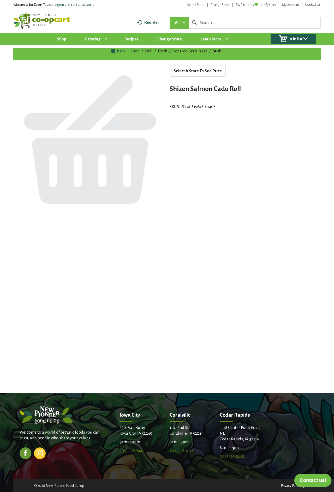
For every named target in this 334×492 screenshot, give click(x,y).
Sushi (218, 51)
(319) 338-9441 (132, 450)
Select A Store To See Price (198, 71)
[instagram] (40, 453)
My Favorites (245, 5)
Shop (135, 51)
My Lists (270, 5)
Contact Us (313, 5)
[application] (313, 481)
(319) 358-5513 (181, 450)
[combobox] (179, 23)
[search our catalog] (194, 23)
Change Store (220, 5)
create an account (81, 5)
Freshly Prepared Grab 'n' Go (182, 51)
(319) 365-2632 (232, 456)
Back (121, 51)
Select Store (195, 5)
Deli (148, 51)
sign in (59, 5)
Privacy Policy (290, 486)
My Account (290, 5)
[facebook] (25, 453)
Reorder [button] (151, 22)
